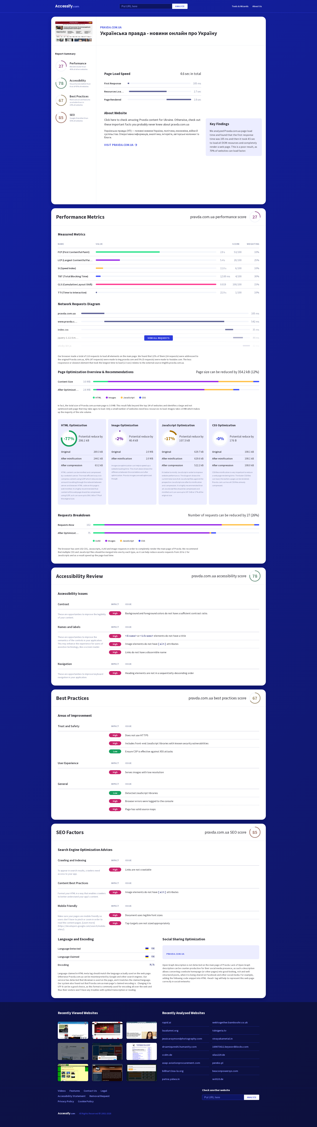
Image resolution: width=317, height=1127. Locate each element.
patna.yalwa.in (171, 1079)
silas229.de (218, 1054)
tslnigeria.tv (219, 1030)
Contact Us (90, 1090)
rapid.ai (166, 1022)
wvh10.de (217, 1079)
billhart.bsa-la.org (172, 1071)
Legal (104, 1090)
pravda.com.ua (111, 27)
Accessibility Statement (72, 1096)
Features (75, 1090)
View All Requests (159, 337)
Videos (62, 1090)
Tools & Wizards (240, 6)
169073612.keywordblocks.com (230, 1046)
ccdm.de (167, 1054)
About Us (257, 6)
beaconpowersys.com (225, 1071)
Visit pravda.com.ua (119, 145)
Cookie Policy (86, 1101)
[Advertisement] (181, 56)
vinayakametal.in (222, 1038)
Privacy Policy (66, 1101)
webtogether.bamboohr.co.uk (230, 1022)
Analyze (180, 6)
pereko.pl (217, 1062)
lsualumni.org (170, 1030)
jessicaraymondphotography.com (182, 1038)
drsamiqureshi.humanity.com (179, 1046)
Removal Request (99, 1096)
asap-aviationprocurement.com (181, 1062)
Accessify (67, 6)
